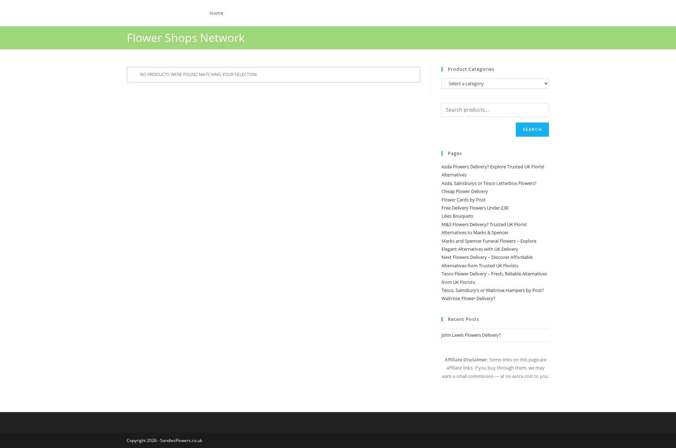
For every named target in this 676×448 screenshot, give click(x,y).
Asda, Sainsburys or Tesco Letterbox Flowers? (489, 183)
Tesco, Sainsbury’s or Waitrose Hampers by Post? (493, 290)
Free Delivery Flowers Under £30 (475, 208)
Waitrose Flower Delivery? (468, 298)
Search (532, 129)
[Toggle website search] (243, 13)
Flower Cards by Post (464, 200)
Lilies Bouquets (457, 216)
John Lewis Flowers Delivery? (471, 335)
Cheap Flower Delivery (465, 191)
